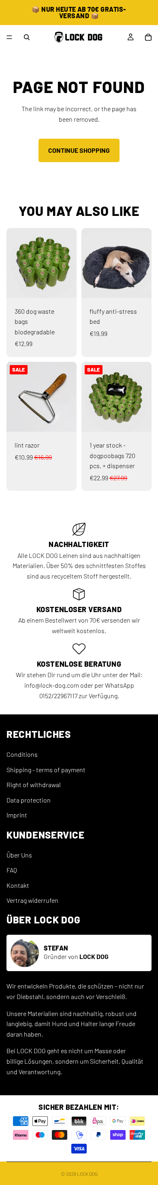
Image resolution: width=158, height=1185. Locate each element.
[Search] (27, 37)
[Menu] (9, 37)
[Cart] (148, 37)
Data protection (28, 800)
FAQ (11, 870)
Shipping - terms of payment (45, 769)
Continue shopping (79, 150)
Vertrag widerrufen (32, 900)
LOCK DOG (87, 1174)
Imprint (16, 815)
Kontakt (17, 885)
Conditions (22, 754)
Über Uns (19, 855)
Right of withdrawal (33, 784)
